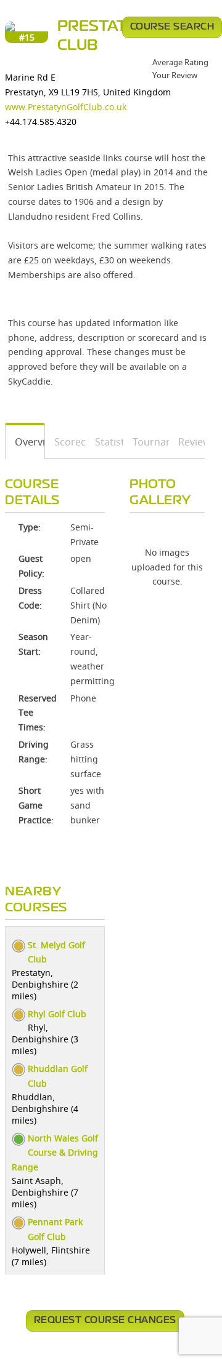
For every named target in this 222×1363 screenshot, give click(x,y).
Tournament (146, 442)
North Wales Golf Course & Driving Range (55, 1152)
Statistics (105, 442)
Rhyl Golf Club (57, 1014)
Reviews (187, 442)
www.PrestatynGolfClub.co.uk (65, 107)
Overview (25, 442)
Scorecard (65, 442)
